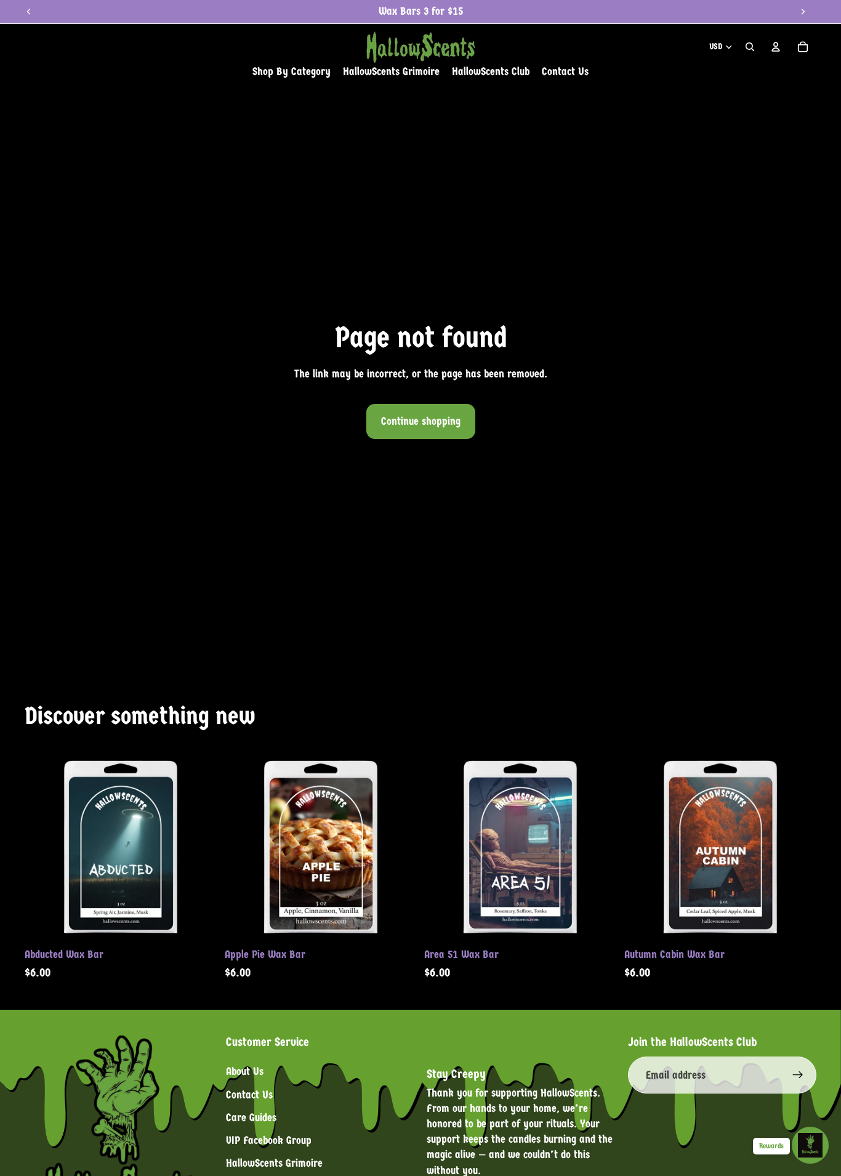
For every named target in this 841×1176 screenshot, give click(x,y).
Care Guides (251, 1117)
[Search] (749, 46)
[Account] (775, 46)
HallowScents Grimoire (274, 1163)
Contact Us (249, 1094)
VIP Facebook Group (269, 1140)
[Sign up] (798, 1075)
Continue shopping (421, 421)
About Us (245, 1071)
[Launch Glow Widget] (810, 1145)
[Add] (198, 923)
